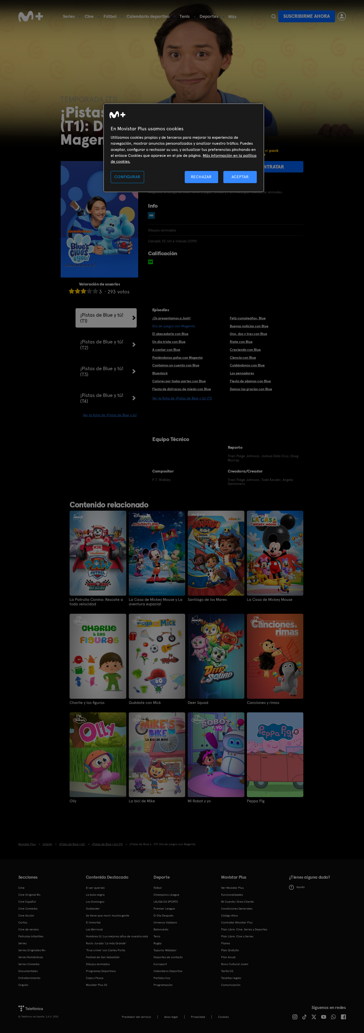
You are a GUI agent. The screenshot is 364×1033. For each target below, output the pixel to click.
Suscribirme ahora (306, 16)
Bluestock (160, 373)
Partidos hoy (162, 978)
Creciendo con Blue (245, 350)
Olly (73, 801)
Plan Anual (228, 957)
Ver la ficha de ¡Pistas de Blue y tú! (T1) (182, 398)
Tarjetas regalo (231, 978)
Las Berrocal (94, 929)
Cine (89, 16)
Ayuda (300, 887)
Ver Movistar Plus (232, 888)
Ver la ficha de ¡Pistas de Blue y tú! (110, 415)
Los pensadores (242, 373)
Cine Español (27, 901)
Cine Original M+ (29, 894)
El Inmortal (93, 922)
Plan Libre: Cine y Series (237, 936)
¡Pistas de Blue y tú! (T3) (101, 371)
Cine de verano (28, 929)
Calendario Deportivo (168, 971)
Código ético (229, 915)
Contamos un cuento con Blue (175, 365)
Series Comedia (28, 964)
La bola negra (95, 894)
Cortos (22, 922)
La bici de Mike (142, 801)
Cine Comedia (27, 908)
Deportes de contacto (168, 957)
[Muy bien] (95, 291)
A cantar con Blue (166, 350)
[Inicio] (30, 16)
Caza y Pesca (94, 978)
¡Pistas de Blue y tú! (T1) (101, 318)
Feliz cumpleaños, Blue (248, 318)
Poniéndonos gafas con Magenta (177, 358)
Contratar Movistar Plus (237, 922)
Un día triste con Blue (168, 342)
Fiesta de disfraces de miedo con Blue (181, 389)
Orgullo (23, 985)
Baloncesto (161, 929)
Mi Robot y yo (199, 801)
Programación (163, 985)
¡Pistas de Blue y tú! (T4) (101, 398)
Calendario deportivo (148, 16)
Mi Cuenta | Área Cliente (237, 901)
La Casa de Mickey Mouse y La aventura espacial (155, 601)
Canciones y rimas (263, 702)
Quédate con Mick (145, 702)
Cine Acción (26, 915)
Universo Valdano (165, 922)
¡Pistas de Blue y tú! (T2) (101, 345)
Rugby (157, 943)
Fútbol (110, 16)
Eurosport (160, 964)
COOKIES (223, 1017)
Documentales (28, 971)
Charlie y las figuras (87, 702)
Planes (225, 943)
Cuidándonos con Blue (247, 365)
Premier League (164, 908)
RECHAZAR (201, 176)
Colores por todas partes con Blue (179, 381)
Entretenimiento (29, 978)
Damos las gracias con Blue (251, 389)
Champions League (166, 894)
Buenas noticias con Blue (249, 326)
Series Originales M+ (32, 950)
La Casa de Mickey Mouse (269, 599)
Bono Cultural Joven (234, 964)
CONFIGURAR (127, 176)
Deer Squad (198, 702)
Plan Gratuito (230, 950)
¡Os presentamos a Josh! (171, 318)
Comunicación (230, 985)
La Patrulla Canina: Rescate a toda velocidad (96, 601)
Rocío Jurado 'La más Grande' (106, 943)
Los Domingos (95, 901)
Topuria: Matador (165, 950)
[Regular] (83, 291)
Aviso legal (171, 1017)
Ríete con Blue (241, 342)
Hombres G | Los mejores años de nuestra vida (117, 936)
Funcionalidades (232, 894)
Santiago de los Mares (207, 599)
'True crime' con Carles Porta (105, 950)
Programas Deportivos (101, 971)
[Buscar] (273, 16)
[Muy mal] (71, 291)
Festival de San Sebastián (103, 957)
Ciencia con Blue (243, 358)
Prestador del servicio (136, 1017)
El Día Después (163, 915)
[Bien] (89, 291)
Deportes (209, 16)
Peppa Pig (255, 801)
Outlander (93, 908)
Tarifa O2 (227, 971)
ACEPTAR (240, 176)
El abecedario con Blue (170, 334)
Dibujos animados (98, 964)
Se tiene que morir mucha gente (107, 915)
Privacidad (198, 1017)
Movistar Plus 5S (96, 985)
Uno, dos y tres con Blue (248, 334)
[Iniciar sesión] (342, 16)
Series (69, 16)
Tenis (185, 16)
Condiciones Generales (236, 908)
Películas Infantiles (30, 936)
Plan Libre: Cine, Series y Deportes (244, 929)
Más (232, 16)
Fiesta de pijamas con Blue (250, 381)
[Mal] (77, 291)
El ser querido (95, 888)
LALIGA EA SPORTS (166, 901)
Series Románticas (30, 957)
